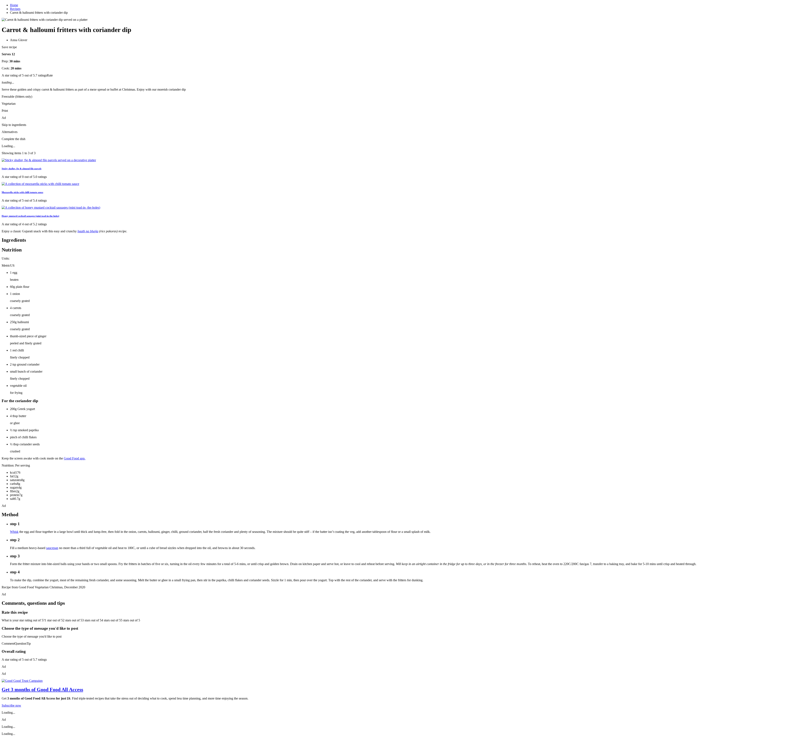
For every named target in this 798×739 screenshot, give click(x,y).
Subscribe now (11, 705)
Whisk (14, 531)
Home (14, 5)
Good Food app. (74, 458)
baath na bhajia (88, 231)
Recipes (15, 9)
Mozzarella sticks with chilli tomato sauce (22, 192)
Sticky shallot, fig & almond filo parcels (21, 168)
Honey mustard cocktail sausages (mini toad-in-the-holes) (30, 216)
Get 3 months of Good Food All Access (42, 689)
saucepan (52, 548)
